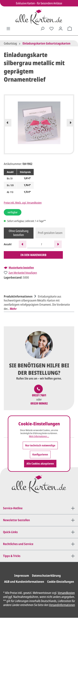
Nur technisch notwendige (40, 445)
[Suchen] (42, 28)
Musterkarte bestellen (21, 267)
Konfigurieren (40, 454)
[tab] (38, 302)
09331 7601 (39, 395)
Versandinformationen (62, 605)
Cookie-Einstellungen (60, 581)
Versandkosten (66, 593)
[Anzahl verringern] (22, 244)
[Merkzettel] (51, 28)
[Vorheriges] (7, 123)
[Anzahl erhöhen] (58, 244)
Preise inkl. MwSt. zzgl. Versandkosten (23, 202)
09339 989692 (39, 403)
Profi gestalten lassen (50, 233)
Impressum (21, 575)
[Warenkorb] (69, 28)
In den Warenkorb (33, 255)
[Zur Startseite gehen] (39, 17)
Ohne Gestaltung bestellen (18, 233)
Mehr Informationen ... (39, 436)
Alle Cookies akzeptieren (40, 463)
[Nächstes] (70, 123)
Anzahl (8, 244)
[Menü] (8, 28)
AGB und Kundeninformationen (24, 581)
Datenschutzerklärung (46, 575)
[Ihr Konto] (60, 28)
